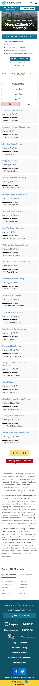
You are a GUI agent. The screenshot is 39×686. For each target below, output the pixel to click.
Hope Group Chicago (11, 295)
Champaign (24, 584)
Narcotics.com (15, 677)
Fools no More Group (11, 346)
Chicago (5, 587)
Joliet (22, 590)
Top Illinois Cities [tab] (9, 575)
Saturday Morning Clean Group (16, 127)
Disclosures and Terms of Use (19, 658)
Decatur (23, 587)
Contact (23, 643)
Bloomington (6, 584)
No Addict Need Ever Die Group (16, 262)
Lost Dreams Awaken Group (14, 329)
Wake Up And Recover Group (15, 245)
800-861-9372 (29, 8)
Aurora (23, 581)
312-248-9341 (20, 58)
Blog (14, 643)
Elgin (3, 590)
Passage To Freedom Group (14, 177)
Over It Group (8, 382)
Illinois (24, 20)
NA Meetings (16, 20)
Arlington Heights (8, 581)
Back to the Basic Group (12, 211)
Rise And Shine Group (12, 144)
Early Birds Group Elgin (12, 312)
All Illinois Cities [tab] (25, 575)
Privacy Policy (19, 663)
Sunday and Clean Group (13, 278)
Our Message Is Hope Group (14, 194)
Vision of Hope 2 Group (12, 110)
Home (9, 20)
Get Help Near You (11, 7)
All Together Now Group (13, 416)
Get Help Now (19, 461)
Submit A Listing (19, 648)
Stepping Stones (9, 161)
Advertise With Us (20, 653)
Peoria (22, 593)
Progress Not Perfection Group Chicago (16, 364)
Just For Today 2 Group (12, 228)
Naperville (6, 593)
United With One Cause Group (15, 432)
